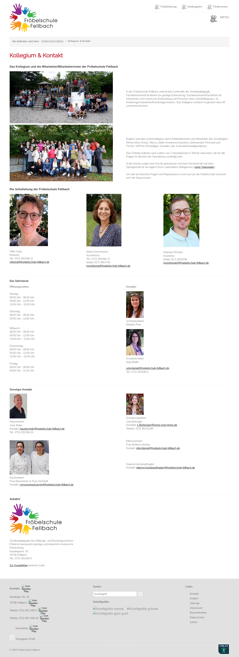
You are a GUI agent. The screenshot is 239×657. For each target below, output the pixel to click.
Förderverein (220, 6)
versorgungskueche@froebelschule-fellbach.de (46, 484)
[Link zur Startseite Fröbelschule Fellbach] (34, 31)
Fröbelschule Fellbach (52, 41)
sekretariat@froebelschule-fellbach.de (147, 368)
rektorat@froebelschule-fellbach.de (29, 261)
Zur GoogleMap (18, 565)
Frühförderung (168, 6)
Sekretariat (21, 628)
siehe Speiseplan (204, 167)
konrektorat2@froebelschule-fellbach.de (186, 262)
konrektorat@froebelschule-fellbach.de (108, 265)
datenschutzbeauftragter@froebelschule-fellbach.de (165, 467)
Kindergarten (195, 6)
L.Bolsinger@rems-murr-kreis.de (157, 425)
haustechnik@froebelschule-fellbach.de (42, 428)
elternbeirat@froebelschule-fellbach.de (158, 448)
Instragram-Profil (25, 639)
